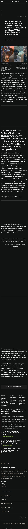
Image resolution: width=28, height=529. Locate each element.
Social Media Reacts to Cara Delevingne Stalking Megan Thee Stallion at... (23, 401)
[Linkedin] (12, 382)
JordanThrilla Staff (8, 436)
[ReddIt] (16, 382)
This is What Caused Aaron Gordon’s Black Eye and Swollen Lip (11, 450)
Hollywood (1, 13)
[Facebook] (2, 382)
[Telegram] (23, 382)
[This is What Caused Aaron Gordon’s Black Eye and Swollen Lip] (24, 451)
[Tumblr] (19, 382)
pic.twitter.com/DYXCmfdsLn (14, 241)
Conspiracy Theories (3, 395)
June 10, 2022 (14, 247)
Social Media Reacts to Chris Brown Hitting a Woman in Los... (13, 401)
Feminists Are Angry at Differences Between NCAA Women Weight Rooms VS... (13, 411)
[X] (5, 382)
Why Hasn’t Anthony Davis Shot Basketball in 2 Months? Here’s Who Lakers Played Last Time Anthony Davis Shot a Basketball (6, 67)
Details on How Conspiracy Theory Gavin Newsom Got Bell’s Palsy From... (4, 403)
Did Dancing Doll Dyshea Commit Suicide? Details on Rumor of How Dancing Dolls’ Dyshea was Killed (21, 66)
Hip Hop (11, 395)
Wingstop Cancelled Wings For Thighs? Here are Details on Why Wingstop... (12, 441)
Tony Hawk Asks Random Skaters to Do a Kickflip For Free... (11, 433)
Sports (1, 434)
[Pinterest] (9, 382)
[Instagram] (21, 517)
